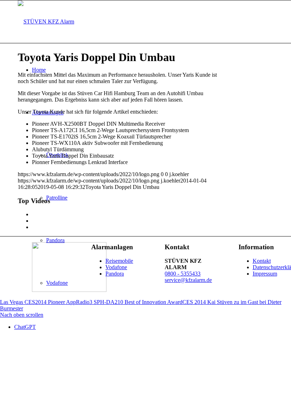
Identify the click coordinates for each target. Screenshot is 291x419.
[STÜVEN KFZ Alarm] (46, 21)
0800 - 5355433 (183, 274)
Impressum (265, 274)
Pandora (114, 274)
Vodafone (116, 267)
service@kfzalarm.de (188, 280)
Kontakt (262, 261)
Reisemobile (119, 261)
